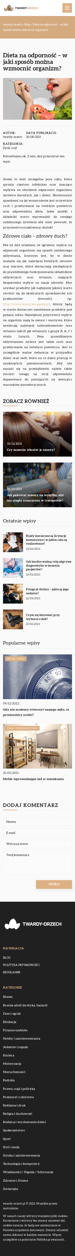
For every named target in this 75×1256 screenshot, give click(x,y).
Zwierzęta (10, 1189)
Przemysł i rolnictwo (18, 1097)
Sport (7, 1138)
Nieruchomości (14, 1072)
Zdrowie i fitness (15, 1180)
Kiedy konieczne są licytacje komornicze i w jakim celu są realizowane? (46, 540)
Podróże (9, 1080)
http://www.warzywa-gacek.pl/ (26, 304)
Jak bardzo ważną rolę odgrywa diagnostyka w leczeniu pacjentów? (49, 565)
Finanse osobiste (15, 1030)
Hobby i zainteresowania (21, 1038)
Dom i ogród (12, 1013)
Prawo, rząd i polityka (19, 1088)
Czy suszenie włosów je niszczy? (31, 449)
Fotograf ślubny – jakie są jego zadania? (47, 591)
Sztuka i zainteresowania (21, 1155)
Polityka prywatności (21, 965)
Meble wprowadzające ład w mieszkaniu (33, 779)
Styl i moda (11, 1147)
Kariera (8, 1055)
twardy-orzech (12, 137)
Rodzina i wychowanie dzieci (24, 1122)
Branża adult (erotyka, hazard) (25, 1005)
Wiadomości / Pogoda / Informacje (28, 1172)
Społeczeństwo (14, 1130)
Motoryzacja (12, 1063)
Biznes (8, 996)
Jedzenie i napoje (15, 1047)
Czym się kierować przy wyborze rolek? (43, 617)
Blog (7, 957)
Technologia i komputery (21, 1163)
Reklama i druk (14, 1105)
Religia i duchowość (17, 1113)
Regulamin (11, 972)
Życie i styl (10, 148)
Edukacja (9, 1022)
